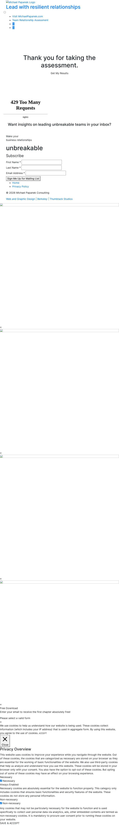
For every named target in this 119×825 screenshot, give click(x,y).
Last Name (13, 167)
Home (15, 182)
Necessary (9, 780)
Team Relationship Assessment (30, 20)
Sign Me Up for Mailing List (23, 178)
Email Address (15, 173)
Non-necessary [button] (9, 799)
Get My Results (59, 73)
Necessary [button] (6, 777)
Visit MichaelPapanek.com (27, 16)
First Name (13, 162)
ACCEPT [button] (43, 733)
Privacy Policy (20, 186)
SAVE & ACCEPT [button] (9, 823)
